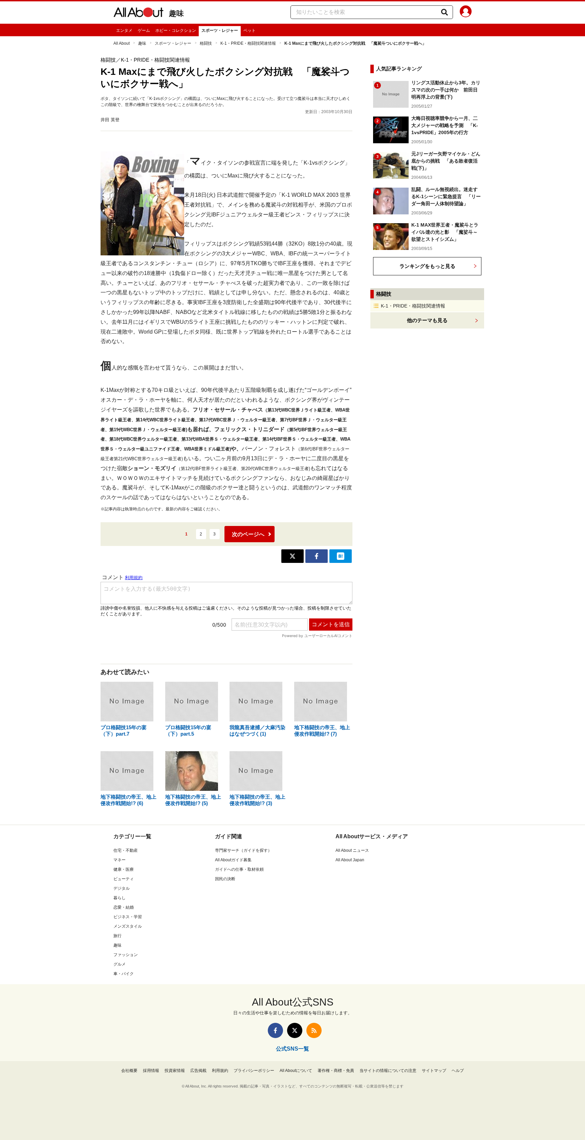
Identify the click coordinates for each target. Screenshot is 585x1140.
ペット (249, 30)
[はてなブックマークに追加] (340, 556)
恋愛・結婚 (123, 907)
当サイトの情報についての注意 (388, 1070)
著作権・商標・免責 (336, 1070)
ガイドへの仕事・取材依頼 (239, 869)
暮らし (119, 897)
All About (121, 43)
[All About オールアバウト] (138, 13)
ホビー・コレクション (175, 30)
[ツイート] (292, 556)
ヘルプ (458, 1070)
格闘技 (206, 43)
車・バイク (123, 973)
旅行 (117, 935)
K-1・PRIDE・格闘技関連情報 (248, 43)
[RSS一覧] (314, 1030)
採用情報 (151, 1070)
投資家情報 (175, 1070)
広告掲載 (198, 1070)
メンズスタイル (127, 926)
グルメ (119, 964)
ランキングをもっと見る (427, 266)
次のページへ (248, 534)
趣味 (176, 13)
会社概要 (129, 1070)
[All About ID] (466, 12)
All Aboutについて (296, 1070)
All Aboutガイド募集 (233, 860)
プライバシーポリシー (254, 1070)
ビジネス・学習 (127, 916)
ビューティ (123, 879)
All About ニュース (352, 850)
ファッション (125, 954)
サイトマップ (434, 1070)
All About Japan (349, 860)
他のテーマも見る (427, 320)
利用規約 (220, 1070)
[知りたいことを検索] (444, 12)
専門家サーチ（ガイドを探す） (243, 850)
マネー (119, 860)
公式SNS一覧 (292, 1049)
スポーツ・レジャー (219, 30)
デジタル (121, 888)
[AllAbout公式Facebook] (275, 1030)
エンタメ (124, 30)
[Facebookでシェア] (316, 556)
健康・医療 (123, 869)
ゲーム (144, 30)
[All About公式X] (294, 1030)
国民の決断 (225, 879)
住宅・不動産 (125, 850)
